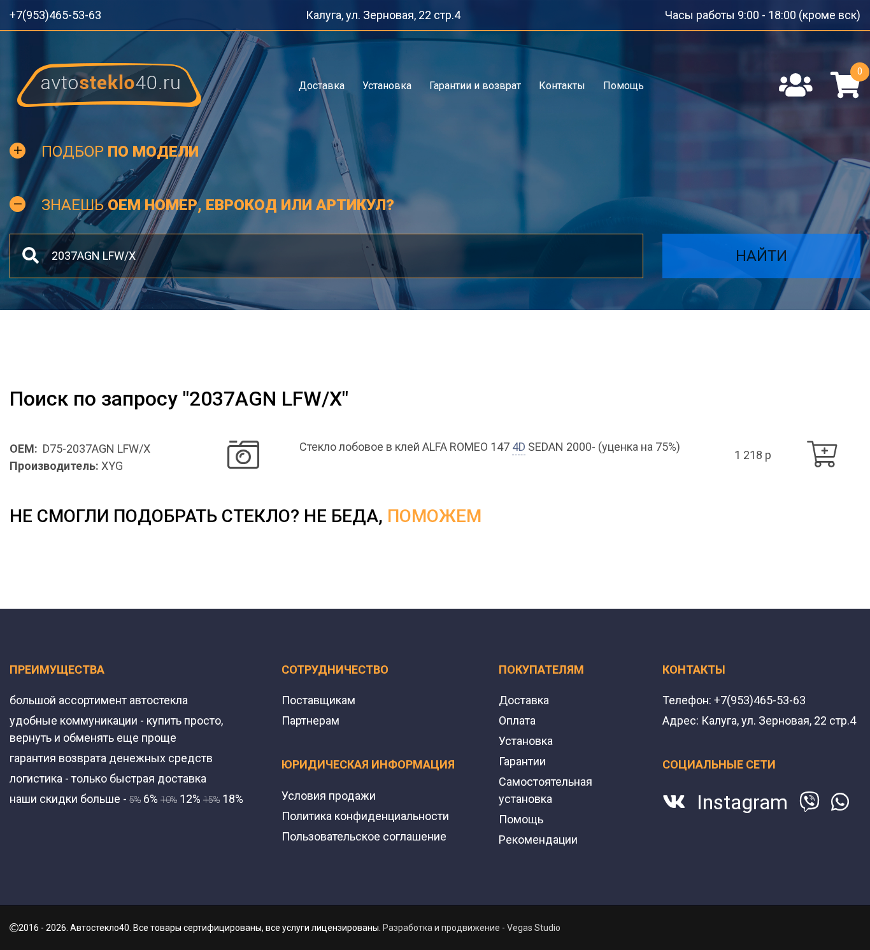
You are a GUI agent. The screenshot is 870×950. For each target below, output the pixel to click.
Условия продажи (329, 791)
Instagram (742, 798)
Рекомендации (538, 835)
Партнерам (310, 716)
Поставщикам (318, 696)
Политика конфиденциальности (365, 812)
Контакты (561, 81)
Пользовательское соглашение (364, 832)
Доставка (323, 81)
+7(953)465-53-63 (46, 13)
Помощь (622, 81)
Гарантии (522, 757)
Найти (761, 252)
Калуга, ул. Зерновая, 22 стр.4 (395, 13)
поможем (434, 512)
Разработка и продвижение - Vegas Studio (471, 924)
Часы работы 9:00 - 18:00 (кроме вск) (783, 13)
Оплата (517, 716)
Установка (387, 81)
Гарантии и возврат (475, 81)
